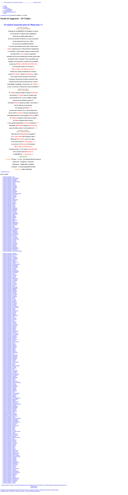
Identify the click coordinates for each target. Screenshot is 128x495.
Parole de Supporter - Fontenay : (10, 388)
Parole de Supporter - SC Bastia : (10, 186)
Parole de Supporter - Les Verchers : (10, 266)
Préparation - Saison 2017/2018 (9, 414)
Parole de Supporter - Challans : (10, 457)
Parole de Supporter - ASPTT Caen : (11, 401)
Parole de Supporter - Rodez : (9, 308)
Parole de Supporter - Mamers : (9, 445)
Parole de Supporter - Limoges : (10, 376)
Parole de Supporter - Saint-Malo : (10, 179)
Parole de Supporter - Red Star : (10, 217)
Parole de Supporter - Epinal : (9, 215)
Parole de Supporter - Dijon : (9, 218)
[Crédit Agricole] (54, 489)
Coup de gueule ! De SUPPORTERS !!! (11, 437)
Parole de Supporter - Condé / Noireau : (11, 455)
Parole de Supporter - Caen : (9, 316)
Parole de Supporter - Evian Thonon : (11, 178)
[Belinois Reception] (14, 489)
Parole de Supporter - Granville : (10, 384)
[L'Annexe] (27, 491)
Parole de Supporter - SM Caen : (10, 245)
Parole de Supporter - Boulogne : (10, 290)
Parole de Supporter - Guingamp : (10, 187)
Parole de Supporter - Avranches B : (10, 419)
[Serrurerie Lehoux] (5, 491)
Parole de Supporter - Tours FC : (10, 351)
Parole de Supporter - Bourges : (9, 441)
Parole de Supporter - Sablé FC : (10, 301)
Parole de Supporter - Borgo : (9, 227)
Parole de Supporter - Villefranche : (10, 231)
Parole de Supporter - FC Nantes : (10, 270)
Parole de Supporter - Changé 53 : (10, 443)
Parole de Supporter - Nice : (9, 320)
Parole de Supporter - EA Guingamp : (11, 307)
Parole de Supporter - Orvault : (9, 322)
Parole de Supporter (8, 15)
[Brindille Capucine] (5, 489)
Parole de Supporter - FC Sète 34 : (10, 286)
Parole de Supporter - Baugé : (9, 340)
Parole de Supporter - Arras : (9, 380)
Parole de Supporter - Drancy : (9, 344)
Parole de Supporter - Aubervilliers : (10, 420)
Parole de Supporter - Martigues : (10, 210)
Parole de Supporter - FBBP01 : (10, 289)
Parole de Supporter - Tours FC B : (10, 415)
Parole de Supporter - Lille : (9, 176)
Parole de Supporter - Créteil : (9, 262)
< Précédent (3, 171)
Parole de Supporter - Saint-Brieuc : (10, 222)
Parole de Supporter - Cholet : (9, 205)
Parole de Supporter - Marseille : (10, 203)
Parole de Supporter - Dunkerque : (10, 243)
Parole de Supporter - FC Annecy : (10, 249)
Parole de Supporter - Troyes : (9, 182)
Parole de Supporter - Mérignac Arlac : (11, 452)
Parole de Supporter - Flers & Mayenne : (11, 421)
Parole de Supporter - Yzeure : (9, 475)
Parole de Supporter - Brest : (9, 221)
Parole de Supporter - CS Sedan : (10, 242)
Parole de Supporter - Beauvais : (10, 439)
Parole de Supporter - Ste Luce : (10, 317)
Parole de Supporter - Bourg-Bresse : (11, 234)
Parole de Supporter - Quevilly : (10, 192)
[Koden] (11, 491)
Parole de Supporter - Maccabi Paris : (11, 425)
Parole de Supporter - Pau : (9, 353)
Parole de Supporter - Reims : (9, 184)
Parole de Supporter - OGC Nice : (10, 194)
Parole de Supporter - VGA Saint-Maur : (11, 398)
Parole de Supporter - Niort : (9, 204)
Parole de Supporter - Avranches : (10, 207)
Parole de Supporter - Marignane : (10, 219)
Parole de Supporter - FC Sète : (9, 276)
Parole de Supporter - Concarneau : (10, 229)
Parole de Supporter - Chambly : (10, 335)
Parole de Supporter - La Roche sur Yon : (12, 431)
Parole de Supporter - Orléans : (9, 188)
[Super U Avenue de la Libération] (31, 489)
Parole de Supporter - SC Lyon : (10, 283)
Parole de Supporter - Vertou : (9, 482)
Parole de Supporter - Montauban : (10, 209)
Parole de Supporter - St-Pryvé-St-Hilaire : (12, 382)
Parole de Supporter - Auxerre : (9, 311)
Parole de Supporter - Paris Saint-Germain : (12, 193)
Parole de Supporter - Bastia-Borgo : (11, 248)
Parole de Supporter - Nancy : (9, 206)
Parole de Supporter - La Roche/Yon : (11, 239)
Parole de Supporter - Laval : (9, 255)
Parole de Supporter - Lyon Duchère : (11, 341)
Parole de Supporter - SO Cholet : (10, 212)
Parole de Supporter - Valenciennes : (10, 310)
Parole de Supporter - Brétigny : (10, 246)
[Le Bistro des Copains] (19, 491)
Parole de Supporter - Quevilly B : (10, 423)
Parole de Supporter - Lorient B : (10, 372)
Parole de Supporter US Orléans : (10, 230)
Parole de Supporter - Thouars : (9, 481)
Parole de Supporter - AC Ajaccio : (10, 325)
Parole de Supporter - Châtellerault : (10, 470)
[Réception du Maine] (35, 491)
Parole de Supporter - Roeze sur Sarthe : (11, 472)
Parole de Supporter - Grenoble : (10, 180)
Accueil (2, 15)
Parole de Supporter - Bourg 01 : (10, 302)
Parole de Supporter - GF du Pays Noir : (11, 264)
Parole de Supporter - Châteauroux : (10, 199)
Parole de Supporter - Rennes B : (10, 390)
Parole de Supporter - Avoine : (9, 430)
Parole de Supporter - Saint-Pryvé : (10, 433)
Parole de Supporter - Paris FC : (10, 313)
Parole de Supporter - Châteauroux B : (11, 462)
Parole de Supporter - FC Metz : (10, 200)
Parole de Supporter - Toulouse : (10, 185)
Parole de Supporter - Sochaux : (10, 216)
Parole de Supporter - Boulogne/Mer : (11, 271)
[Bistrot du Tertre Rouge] (45, 489)
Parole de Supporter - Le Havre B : (10, 375)
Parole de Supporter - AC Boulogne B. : (11, 393)
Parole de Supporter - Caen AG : (10, 442)
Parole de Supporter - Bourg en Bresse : (11, 365)
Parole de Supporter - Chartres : (9, 387)
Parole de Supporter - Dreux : (9, 426)
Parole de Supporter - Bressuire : (10, 458)
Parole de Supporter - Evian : (9, 201)
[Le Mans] (21, 489)
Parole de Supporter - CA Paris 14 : (10, 237)
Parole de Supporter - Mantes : (9, 378)
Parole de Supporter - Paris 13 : (9, 241)
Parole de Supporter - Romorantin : (10, 377)
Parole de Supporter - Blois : (9, 429)
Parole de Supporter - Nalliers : (9, 395)
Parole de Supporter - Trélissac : (10, 389)
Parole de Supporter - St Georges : (10, 267)
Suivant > (8, 171)
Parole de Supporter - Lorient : (9, 329)
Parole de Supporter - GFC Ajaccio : (11, 333)
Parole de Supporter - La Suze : (9, 366)
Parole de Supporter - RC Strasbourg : (11, 228)
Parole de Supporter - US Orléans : (10, 233)
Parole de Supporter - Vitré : (9, 392)
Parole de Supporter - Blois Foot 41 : (11, 450)
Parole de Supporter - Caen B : (9, 424)
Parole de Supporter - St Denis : (10, 195)
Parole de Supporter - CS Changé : (10, 258)
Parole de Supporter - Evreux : (9, 436)
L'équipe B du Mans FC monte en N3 (11, 374)
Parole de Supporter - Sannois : (9, 338)
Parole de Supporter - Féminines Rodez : (11, 181)
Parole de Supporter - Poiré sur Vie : (10, 454)
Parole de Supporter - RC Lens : (10, 211)
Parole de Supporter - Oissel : (9, 417)
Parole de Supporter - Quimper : (10, 460)
